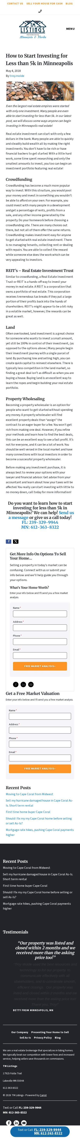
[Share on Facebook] (8, 541)
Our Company (19, 1032)
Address (18, 622)
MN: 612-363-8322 (40, 527)
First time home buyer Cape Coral (28, 812)
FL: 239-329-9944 (40, 522)
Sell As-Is (25, 1037)
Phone (17, 636)
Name (17, 608)
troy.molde (17, 76)
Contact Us (15, 3)
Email (17, 649)
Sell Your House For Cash (44, 3)
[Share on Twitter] (15, 541)
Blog (69, 3)
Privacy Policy (43, 1037)
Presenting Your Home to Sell (50, 1032)
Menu (70, 29)
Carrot (43, 1095)
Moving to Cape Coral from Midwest (29, 794)
